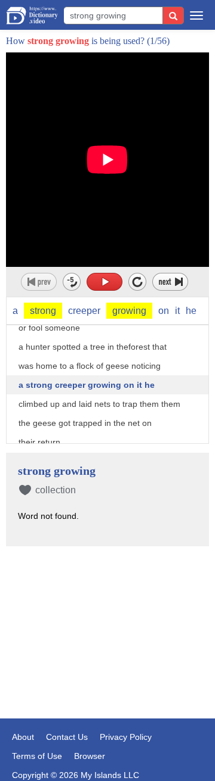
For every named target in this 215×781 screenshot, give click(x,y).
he (191, 311)
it (177, 311)
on (163, 311)
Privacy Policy (126, 737)
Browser (89, 756)
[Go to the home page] (32, 15)
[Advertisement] (107, 614)
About (23, 737)
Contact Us (67, 737)
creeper (84, 311)
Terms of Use (37, 756)
